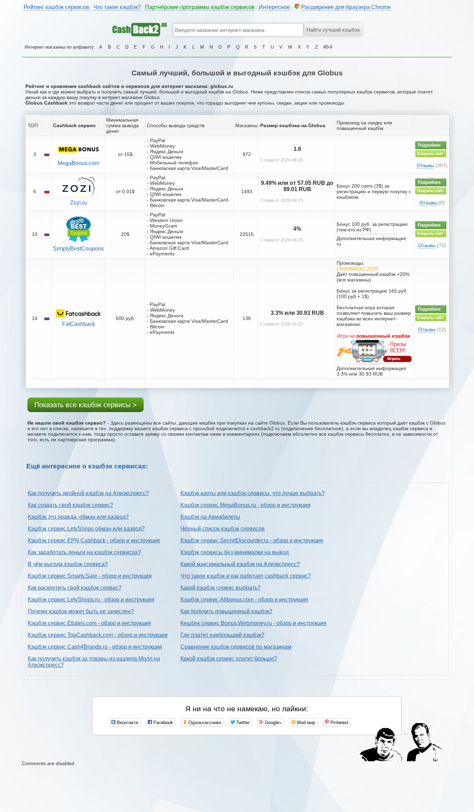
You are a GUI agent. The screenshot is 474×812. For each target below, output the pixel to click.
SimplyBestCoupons (78, 249)
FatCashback (78, 324)
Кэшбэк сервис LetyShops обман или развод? (86, 529)
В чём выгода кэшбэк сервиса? (68, 564)
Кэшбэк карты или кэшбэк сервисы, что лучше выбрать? (252, 493)
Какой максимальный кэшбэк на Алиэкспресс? (240, 564)
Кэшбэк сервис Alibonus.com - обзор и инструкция (244, 599)
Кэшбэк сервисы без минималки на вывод (234, 552)
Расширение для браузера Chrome (346, 7)
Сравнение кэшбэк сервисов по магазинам (235, 647)
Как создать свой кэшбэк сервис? (70, 505)
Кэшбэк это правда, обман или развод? (78, 517)
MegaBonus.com (78, 163)
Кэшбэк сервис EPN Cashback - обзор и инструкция (94, 540)
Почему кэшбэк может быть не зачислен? (81, 611)
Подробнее (429, 145)
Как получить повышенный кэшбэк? (226, 611)
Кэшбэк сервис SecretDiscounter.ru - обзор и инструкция (251, 540)
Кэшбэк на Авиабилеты (210, 517)
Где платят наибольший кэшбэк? (222, 635)
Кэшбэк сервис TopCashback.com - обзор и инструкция (98, 635)
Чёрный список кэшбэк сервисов (222, 529)
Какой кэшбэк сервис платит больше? (228, 659)
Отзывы (425, 165)
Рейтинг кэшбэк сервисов (56, 7)
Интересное (274, 7)
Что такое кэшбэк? (117, 7)
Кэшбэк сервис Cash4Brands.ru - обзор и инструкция (95, 647)
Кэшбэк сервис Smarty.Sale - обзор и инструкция (90, 576)
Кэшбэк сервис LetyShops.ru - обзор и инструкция (91, 599)
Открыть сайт (430, 153)
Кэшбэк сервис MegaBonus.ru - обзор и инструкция (245, 505)
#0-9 (327, 47)
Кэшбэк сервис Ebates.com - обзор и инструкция (89, 623)
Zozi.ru (78, 203)
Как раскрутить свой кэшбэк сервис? (74, 588)
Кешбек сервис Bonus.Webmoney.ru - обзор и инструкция (253, 623)
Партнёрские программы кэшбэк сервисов (200, 7)
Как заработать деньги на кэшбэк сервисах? (84, 552)
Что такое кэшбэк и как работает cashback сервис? (245, 576)
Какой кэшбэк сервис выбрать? (220, 588)
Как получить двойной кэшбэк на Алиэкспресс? (88, 493)
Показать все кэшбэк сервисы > (85, 405)
